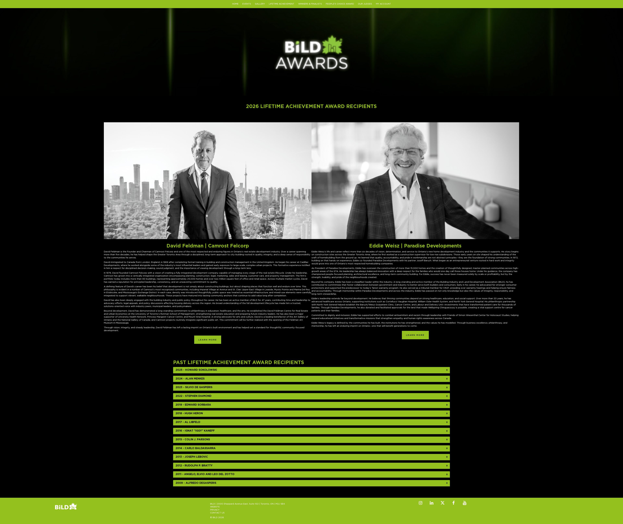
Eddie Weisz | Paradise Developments (415, 246)
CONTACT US (217, 513)
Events (246, 4)
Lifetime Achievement (281, 4)
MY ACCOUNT (383, 4)
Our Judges (365, 4)
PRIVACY (215, 510)
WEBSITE (215, 507)
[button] (311, 370)
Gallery (260, 4)
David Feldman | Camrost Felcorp (207, 246)
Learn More (207, 340)
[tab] (311, 370)
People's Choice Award (340, 4)
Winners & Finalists (310, 4)
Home (235, 4)
